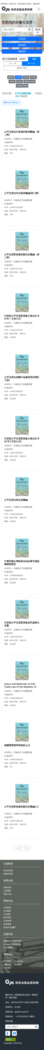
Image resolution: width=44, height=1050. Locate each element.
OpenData (19, 961)
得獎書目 (18, 964)
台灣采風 (7, 908)
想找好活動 (8, 870)
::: (6, 978)
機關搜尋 (22, 51)
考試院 (12, 81)
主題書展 (7, 891)
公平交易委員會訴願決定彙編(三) (21, 806)
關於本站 (13, 4)
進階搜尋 (37, 31)
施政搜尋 (22, 45)
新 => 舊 (12, 64)
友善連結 (7, 968)
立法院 (25, 77)
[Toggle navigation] (39, 9)
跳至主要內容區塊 (6, 1)
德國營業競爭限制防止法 (17, 745)
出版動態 (8, 863)
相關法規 (7, 964)
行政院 (18, 77)
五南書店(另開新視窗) (13, 944)
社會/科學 (7, 921)
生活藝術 (7, 911)
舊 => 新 (31, 64)
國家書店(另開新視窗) (13, 941)
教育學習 (7, 917)
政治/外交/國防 (10, 927)
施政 (22, 59)
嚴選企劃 (8, 880)
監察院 (19, 81)
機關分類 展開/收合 (11, 103)
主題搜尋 (22, 39)
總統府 (10, 77)
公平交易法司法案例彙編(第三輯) (21, 193)
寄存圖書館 (8, 948)
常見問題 (7, 961)
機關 (34, 59)
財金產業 (7, 924)
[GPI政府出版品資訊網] (17, 9)
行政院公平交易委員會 (23, 139)
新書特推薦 (8, 874)
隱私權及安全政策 (24, 4)
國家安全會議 (29, 81)
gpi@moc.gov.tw (21, 1012)
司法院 (33, 77)
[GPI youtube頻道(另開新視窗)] (15, 1033)
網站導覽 (4, 4)
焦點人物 (7, 894)
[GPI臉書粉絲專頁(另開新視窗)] (8, 1033)
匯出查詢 (23, 68)
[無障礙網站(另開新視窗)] (10, 1039)
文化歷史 (7, 914)
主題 (10, 59)
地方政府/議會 (22, 86)
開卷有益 (8, 900)
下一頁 (26, 848)
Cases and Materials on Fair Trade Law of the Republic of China (20, 687)
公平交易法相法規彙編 (16, 500)
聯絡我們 (36, 4)
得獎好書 (7, 887)
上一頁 (18, 848)
